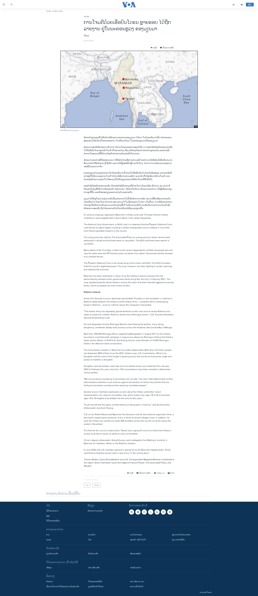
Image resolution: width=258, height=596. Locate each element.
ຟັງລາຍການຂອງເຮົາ (95, 510)
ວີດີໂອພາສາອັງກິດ (53, 520)
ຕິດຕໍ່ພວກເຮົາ (93, 553)
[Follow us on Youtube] (137, 512)
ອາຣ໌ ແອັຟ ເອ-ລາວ (137, 581)
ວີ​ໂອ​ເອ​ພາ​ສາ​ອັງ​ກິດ (95, 581)
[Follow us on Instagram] (144, 512)
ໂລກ (90, 539)
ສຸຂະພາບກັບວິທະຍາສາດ (181, 534)
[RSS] (157, 512)
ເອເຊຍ (86, 16)
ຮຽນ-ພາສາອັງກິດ (178, 539)
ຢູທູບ (48, 515)
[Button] (153, 47)
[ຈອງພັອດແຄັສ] (169, 512)
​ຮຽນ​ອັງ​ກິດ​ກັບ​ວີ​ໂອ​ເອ (95, 586)
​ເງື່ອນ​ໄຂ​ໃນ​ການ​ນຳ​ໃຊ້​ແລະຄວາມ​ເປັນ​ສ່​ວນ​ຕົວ (62, 586)
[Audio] (234, 5)
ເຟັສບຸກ (49, 567)
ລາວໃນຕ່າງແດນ (136, 534)
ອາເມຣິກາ (92, 534)
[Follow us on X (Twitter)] (150, 512)
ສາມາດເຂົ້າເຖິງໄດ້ (136, 586)
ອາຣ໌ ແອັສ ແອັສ (94, 567)
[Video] (242, 5)
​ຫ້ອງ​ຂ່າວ (49, 581)
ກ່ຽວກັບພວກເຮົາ (52, 553)
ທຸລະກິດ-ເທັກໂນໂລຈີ (138, 539)
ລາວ (48, 534)
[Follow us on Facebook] (131, 512)
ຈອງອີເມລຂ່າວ (135, 567)
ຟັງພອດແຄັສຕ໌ (135, 553)
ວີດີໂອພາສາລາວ (52, 510)
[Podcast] (163, 512)
